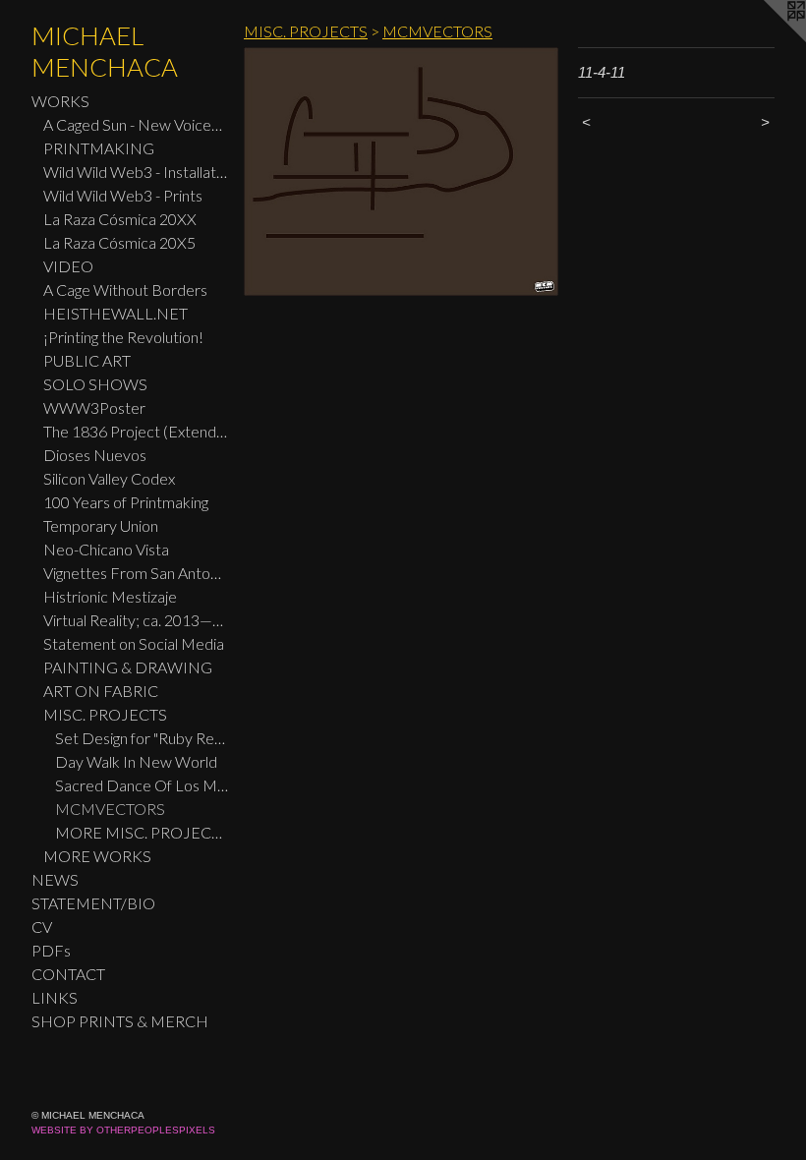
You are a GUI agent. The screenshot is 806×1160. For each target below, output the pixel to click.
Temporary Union (100, 525)
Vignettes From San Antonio (135, 572)
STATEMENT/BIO (93, 903)
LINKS (54, 997)
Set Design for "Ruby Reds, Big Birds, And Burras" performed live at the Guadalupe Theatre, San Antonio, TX (141, 737)
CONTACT (68, 973)
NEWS (55, 879)
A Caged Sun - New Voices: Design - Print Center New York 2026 (135, 124)
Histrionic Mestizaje (110, 596)
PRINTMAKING (98, 148)
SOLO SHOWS (95, 384)
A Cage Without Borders (125, 289)
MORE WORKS (97, 855)
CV (41, 926)
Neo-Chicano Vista (106, 549)
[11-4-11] (401, 171)
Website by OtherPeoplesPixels (123, 1130)
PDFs (51, 950)
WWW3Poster (94, 407)
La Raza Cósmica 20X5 (119, 242)
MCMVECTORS (110, 808)
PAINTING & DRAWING (127, 667)
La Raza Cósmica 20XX (120, 218)
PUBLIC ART (87, 360)
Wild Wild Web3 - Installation (135, 171)
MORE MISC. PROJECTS (141, 832)
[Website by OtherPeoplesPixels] (766, 39)
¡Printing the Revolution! (123, 336)
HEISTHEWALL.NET (115, 313)
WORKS (60, 100)
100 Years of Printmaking (125, 502)
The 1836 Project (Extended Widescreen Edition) (135, 431)
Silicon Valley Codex (109, 478)
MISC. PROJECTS (105, 714)
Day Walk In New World (136, 761)
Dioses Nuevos (94, 454)
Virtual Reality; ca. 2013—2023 (135, 619)
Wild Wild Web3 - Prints (122, 195)
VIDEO (68, 266)
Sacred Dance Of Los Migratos (141, 785)
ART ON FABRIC (100, 690)
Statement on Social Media (133, 643)
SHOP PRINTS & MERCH (119, 1021)
